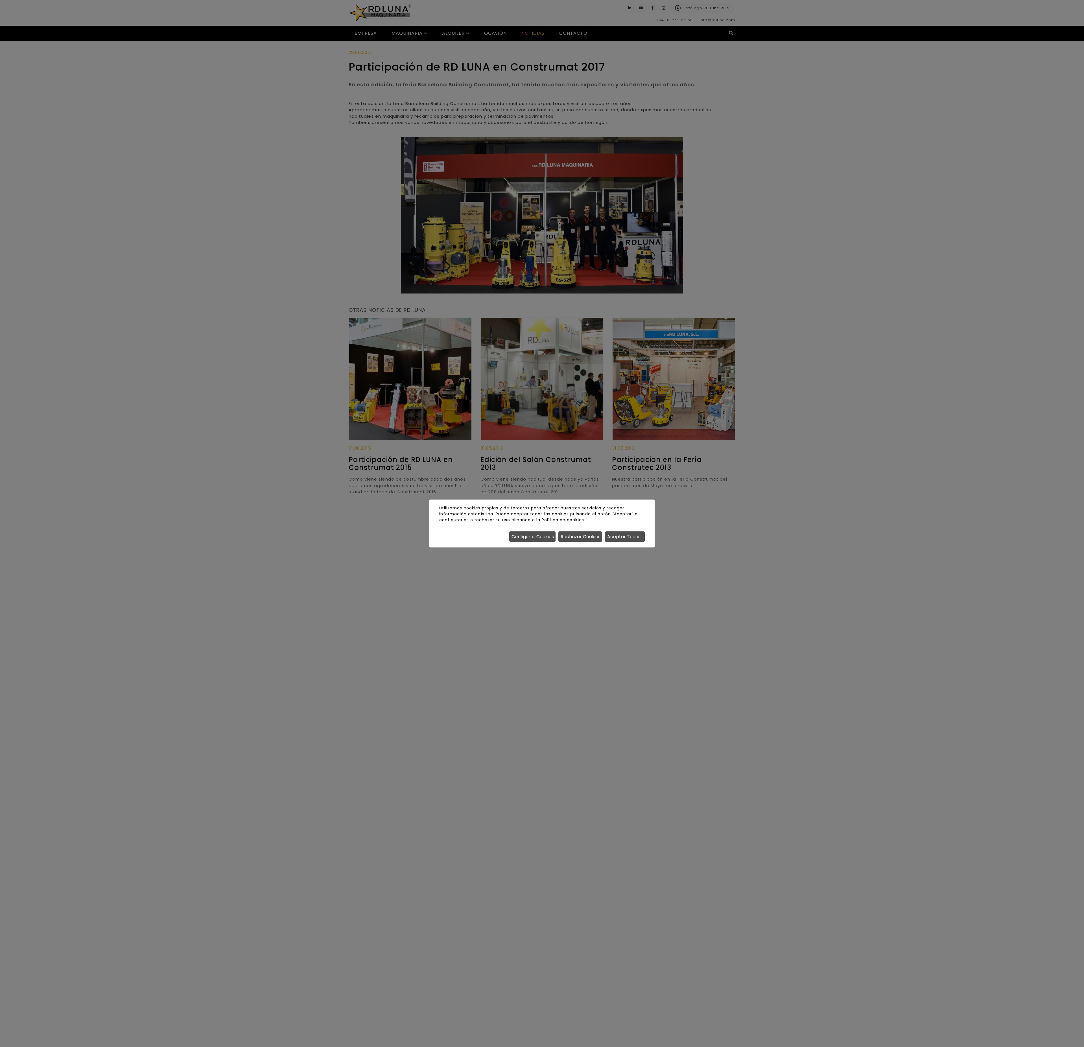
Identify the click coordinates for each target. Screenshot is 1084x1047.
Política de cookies (563, 520)
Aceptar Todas (624, 536)
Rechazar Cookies (580, 536)
